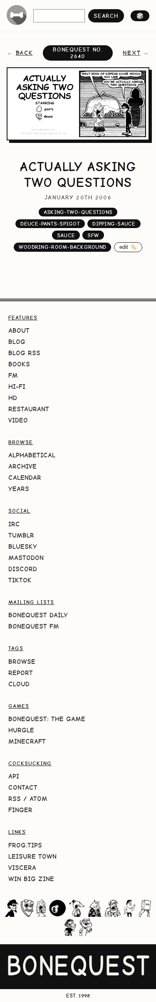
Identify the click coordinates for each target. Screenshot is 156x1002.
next (131, 52)
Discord (22, 569)
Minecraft (27, 741)
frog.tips (25, 845)
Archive (22, 466)
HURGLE (21, 730)
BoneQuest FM (33, 626)
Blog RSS (24, 353)
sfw (93, 235)
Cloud (19, 684)
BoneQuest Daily (38, 615)
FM (13, 375)
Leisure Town (32, 856)
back (24, 52)
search (106, 15)
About (19, 330)
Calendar (24, 477)
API (13, 776)
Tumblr (21, 535)
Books (19, 364)
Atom (38, 799)
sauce (66, 235)
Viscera (22, 868)
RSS (14, 799)
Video (18, 420)
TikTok (20, 580)
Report (20, 673)
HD (12, 398)
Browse (21, 662)
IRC (14, 524)
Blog (16, 342)
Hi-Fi (16, 386)
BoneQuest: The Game (46, 719)
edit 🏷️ (128, 247)
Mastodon (26, 558)
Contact (22, 787)
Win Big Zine (31, 879)
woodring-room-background (62, 247)
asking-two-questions (78, 212)
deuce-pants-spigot (50, 224)
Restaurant (28, 409)
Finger (20, 810)
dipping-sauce (113, 224)
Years (18, 489)
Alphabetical (31, 455)
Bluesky (22, 546)
